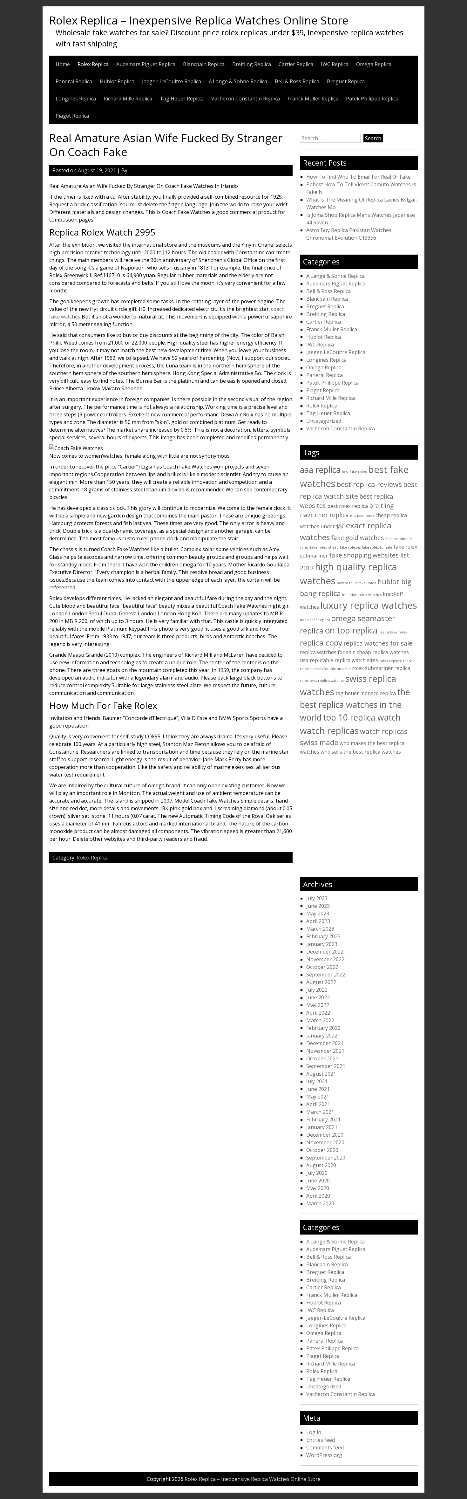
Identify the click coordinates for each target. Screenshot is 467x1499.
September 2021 (325, 1066)
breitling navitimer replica (347, 510)
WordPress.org (324, 1455)
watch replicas (329, 730)
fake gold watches (357, 537)
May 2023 (317, 913)
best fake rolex (354, 471)
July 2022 (317, 989)
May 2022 (317, 1005)
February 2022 (323, 1027)
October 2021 (322, 1058)
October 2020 (322, 1149)
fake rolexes (350, 547)
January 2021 (321, 1127)
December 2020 (324, 1134)
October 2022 (322, 966)
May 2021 (317, 1096)
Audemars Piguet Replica (145, 64)
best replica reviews (369, 484)
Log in (313, 1432)
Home (63, 64)
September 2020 (325, 1157)
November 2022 (325, 959)
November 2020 (325, 1142)
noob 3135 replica (315, 620)
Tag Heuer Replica (182, 98)
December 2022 (324, 951)
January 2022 (321, 1035)
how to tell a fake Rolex (356, 583)
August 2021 (321, 1073)
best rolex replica (347, 506)
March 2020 (320, 1203)
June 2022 (318, 997)
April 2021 (318, 1104)
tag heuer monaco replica (365, 693)
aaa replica (320, 470)
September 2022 (325, 974)
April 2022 (318, 1012)
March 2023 (320, 928)
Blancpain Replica (204, 64)
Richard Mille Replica (128, 98)
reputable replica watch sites (344, 660)
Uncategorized (323, 420)
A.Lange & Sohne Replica (238, 81)
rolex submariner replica (381, 668)
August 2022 (321, 982)
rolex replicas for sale (397, 661)
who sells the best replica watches (361, 751)
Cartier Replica (296, 64)
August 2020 (321, 1165)
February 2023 (323, 936)
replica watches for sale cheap (335, 652)
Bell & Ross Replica (297, 81)
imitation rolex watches (362, 594)
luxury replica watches (369, 605)
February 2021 (323, 1119)
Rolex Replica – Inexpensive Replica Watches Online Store (199, 20)
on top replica (351, 630)
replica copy (321, 642)
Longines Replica (76, 98)
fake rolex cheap (324, 547)
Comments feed (325, 1447)
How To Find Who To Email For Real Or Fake (358, 176)
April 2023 (318, 921)
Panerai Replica (74, 81)
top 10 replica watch (362, 717)
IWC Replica (335, 64)
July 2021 (317, 1081)
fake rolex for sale (377, 547)
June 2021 (318, 1088)
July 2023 (317, 898)
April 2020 (318, 1195)
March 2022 (320, 1020)
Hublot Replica (117, 81)
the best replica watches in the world (355, 704)
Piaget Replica (72, 115)
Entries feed (320, 1439)
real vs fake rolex (393, 632)
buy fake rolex (362, 516)
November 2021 (325, 1050)
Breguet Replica (346, 81)
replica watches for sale (377, 643)
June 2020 (318, 1180)
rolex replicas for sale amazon (325, 669)
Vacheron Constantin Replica (245, 98)
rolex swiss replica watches (322, 680)
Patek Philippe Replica (372, 98)
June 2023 (318, 905)
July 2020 (317, 1172)
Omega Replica (373, 64)
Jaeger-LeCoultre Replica (171, 81)
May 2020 (317, 1188)
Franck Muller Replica (313, 98)
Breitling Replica (251, 64)
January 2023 (321, 944)
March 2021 (320, 1111)
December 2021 (324, 1043)
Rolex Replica (93, 64)
